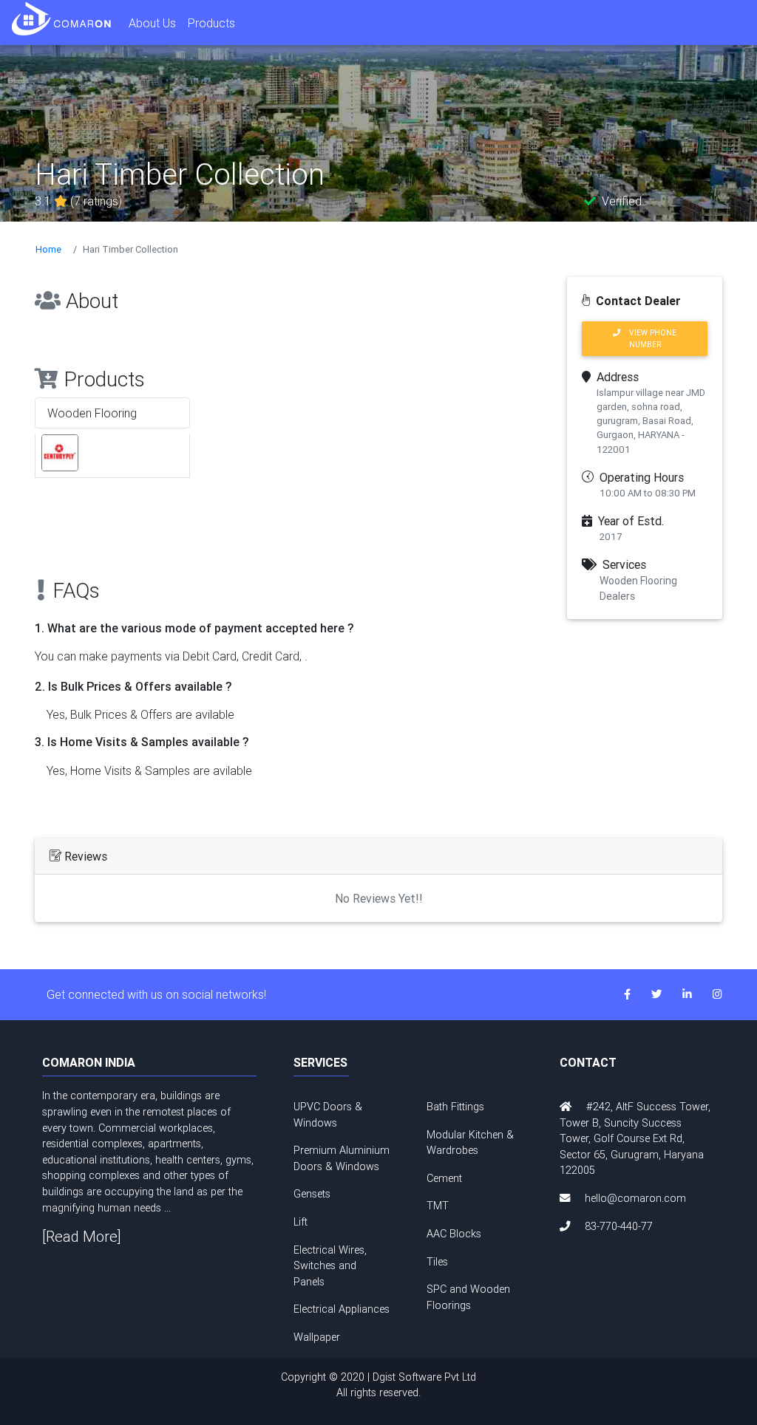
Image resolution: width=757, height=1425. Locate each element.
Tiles (437, 1261)
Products (211, 23)
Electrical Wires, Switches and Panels (330, 1265)
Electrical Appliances (341, 1309)
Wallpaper (316, 1337)
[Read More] (81, 1236)
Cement (444, 1178)
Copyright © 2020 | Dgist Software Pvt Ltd (378, 1385)
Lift (300, 1221)
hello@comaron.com (635, 1198)
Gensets (311, 1193)
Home (48, 249)
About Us (152, 23)
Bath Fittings (455, 1106)
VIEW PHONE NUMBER (648, 338)
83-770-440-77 (619, 1226)
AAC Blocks (454, 1233)
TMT (438, 1205)
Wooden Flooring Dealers (638, 588)
